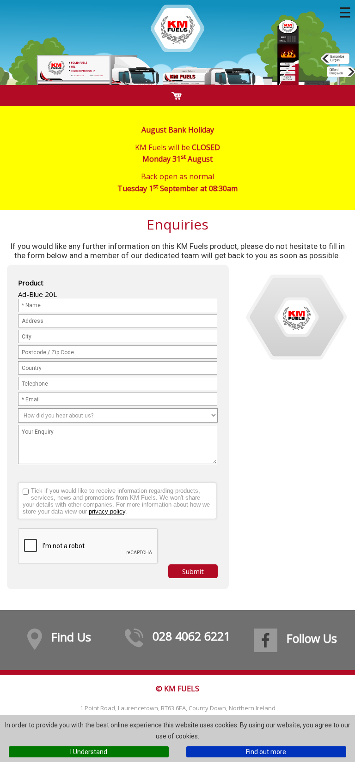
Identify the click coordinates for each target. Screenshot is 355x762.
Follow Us (312, 638)
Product (30, 282)
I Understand (88, 752)
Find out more (266, 752)
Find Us (71, 637)
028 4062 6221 (191, 636)
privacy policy (107, 511)
